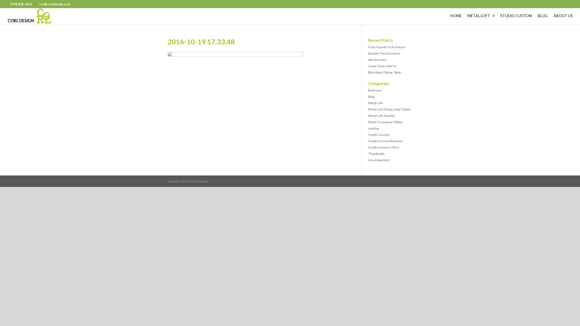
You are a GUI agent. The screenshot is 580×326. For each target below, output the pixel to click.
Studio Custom (516, 16)
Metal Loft (478, 16)
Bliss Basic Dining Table (384, 72)
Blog (543, 16)
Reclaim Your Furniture (384, 53)
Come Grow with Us (382, 66)
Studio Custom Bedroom (385, 141)
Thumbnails (376, 154)
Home (456, 16)
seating (373, 128)
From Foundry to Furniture (386, 47)
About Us (563, 16)
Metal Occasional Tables (385, 122)
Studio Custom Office (383, 147)
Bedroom (374, 90)
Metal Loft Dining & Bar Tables (389, 109)
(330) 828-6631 (21, 4)
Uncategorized (378, 160)
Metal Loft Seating (381, 115)
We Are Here (377, 60)
